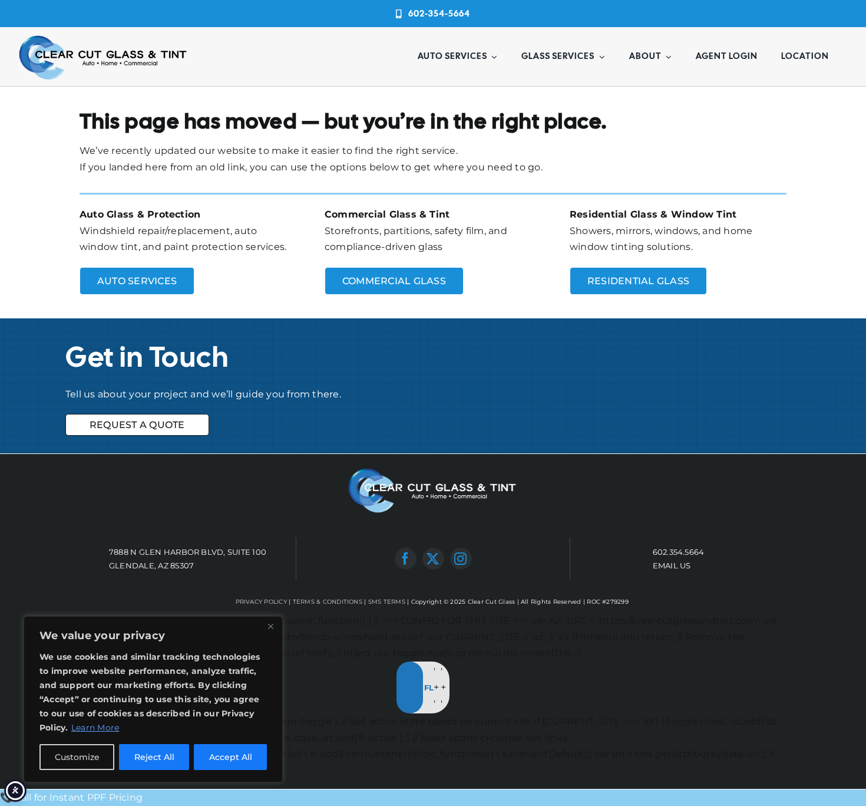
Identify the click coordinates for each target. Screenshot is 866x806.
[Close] (270, 626)
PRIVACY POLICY (261, 602)
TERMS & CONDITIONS (327, 602)
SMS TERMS (386, 602)
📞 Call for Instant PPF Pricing (71, 797)
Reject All (154, 757)
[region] (153, 699)
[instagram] (461, 559)
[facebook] (406, 559)
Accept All (230, 757)
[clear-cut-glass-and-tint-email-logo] (103, 35)
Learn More (95, 727)
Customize (77, 757)
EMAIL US (672, 565)
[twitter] (433, 559)
